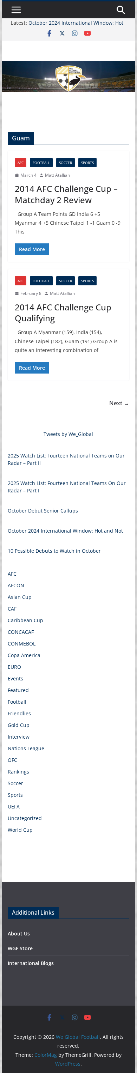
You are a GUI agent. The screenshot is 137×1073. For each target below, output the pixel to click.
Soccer (65, 162)
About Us (19, 933)
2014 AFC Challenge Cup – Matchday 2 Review (66, 194)
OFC (12, 760)
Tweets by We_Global (68, 434)
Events (15, 678)
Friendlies (19, 713)
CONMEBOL (21, 643)
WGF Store (20, 948)
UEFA (14, 806)
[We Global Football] (68, 66)
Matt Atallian (57, 175)
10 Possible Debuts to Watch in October (54, 550)
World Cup (20, 829)
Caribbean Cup (25, 620)
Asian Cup (20, 597)
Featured (18, 690)
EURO (14, 666)
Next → (119, 403)
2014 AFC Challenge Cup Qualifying (63, 312)
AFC (21, 162)
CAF (12, 608)
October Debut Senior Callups (43, 510)
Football (41, 162)
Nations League (26, 748)
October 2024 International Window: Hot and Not (65, 530)
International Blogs (31, 963)
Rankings (18, 771)
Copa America (24, 655)
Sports (87, 162)
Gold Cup (19, 725)
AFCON (16, 585)
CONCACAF (21, 632)
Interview (19, 736)
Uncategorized (25, 818)
